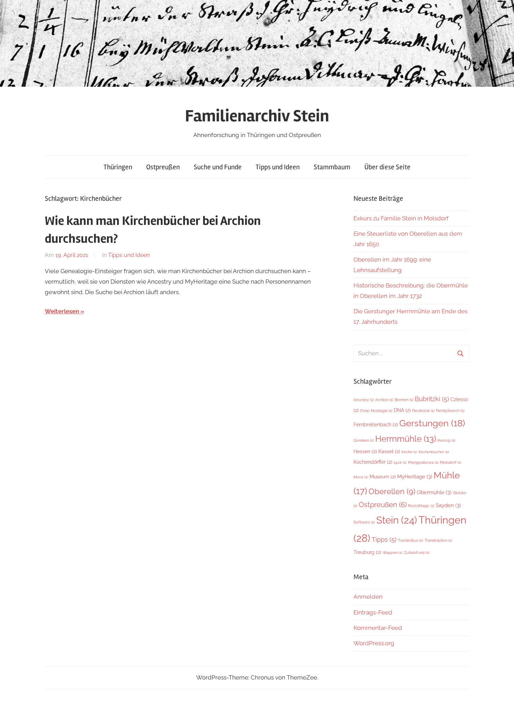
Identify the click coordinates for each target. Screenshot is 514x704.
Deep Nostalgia (376, 410)
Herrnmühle (405, 439)
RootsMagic (421, 506)
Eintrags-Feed (373, 612)
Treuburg (367, 552)
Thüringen (117, 167)
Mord (361, 477)
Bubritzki (432, 399)
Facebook (423, 410)
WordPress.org (374, 643)
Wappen (392, 552)
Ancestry (364, 400)
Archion (384, 400)
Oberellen (392, 491)
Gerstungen (432, 423)
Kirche (409, 452)
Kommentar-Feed (378, 627)
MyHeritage (414, 476)
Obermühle (434, 492)
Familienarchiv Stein (257, 116)
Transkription (438, 540)
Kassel (389, 451)
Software (364, 522)
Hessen (365, 451)
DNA (402, 410)
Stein (396, 520)
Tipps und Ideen (278, 167)
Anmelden (368, 596)
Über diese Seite (387, 167)
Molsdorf (450, 462)
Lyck (400, 462)
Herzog (446, 440)
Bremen (404, 400)
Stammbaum (332, 167)
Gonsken (364, 440)
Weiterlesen (62, 311)
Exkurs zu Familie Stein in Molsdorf (401, 218)
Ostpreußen (163, 167)
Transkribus (410, 540)
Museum (383, 476)
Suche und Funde (218, 167)
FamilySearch (450, 410)
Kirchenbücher (434, 452)
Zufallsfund (416, 552)
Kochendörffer (373, 462)
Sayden (448, 505)
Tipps (384, 539)
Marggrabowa (423, 462)
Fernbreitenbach (376, 424)
